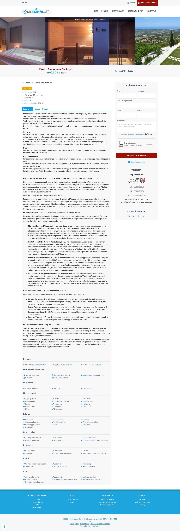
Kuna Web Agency (94, 526)
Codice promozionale (142, 502)
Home (95, 11)
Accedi (132, 3)
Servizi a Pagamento (107, 505)
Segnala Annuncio (137, 162)
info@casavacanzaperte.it (93, 519)
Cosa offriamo (38, 502)
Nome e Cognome (124, 101)
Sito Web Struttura (138, 195)
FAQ (37, 505)
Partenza (141, 91)
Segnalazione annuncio (107, 502)
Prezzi (45, 109)
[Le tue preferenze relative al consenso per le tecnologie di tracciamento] (4, 526)
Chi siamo (37, 499)
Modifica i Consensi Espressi (100, 524)
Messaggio (121, 120)
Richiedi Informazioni (136, 155)
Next (176, 42)
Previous (4, 42)
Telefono (141, 110)
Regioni (104, 11)
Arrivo (120, 91)
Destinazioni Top (135, 11)
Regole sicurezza (107, 499)
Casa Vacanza (118, 11)
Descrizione (28, 109)
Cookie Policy (84, 524)
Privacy (142, 505)
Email (119, 110)
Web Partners (37, 508)
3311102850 (139, 187)
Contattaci (151, 11)
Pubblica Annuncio (148, 3)
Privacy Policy (74, 524)
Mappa (37, 109)
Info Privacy (148, 134)
